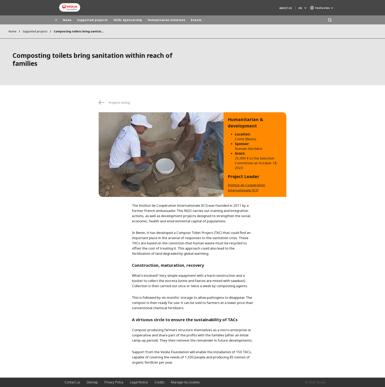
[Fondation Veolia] (70, 7)
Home (12, 31)
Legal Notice (139, 382)
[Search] (330, 20)
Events (196, 20)
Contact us (72, 382)
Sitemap (92, 382)
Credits (159, 382)
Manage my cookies (185, 382)
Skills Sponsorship (127, 20)
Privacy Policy (113, 382)
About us (285, 8)
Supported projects (92, 20)
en (300, 8)
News (67, 20)
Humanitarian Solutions (166, 20)
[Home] (56, 20)
